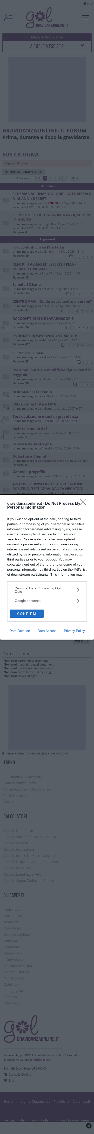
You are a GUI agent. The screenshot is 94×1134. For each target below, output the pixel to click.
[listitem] (47, 589)
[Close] (84, 503)
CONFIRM (26, 614)
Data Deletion (19, 631)
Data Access (47, 631)
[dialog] (47, 567)
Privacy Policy (74, 631)
